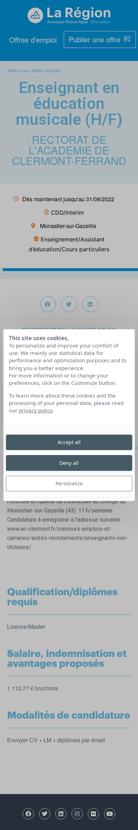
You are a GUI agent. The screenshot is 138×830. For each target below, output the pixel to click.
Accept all (69, 442)
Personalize (69, 483)
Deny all (69, 463)
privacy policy (35, 410)
